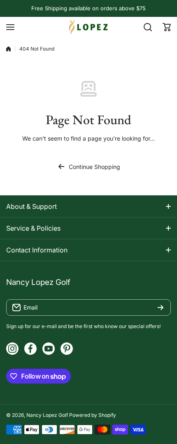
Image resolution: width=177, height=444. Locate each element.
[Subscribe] (160, 307)
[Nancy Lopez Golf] (88, 27)
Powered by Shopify (92, 415)
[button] (167, 27)
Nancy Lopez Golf (47, 415)
